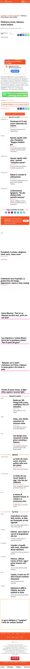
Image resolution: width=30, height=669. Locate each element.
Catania (13, 633)
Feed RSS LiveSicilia (23, 662)
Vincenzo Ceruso (18, 503)
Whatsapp (8, 667)
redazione (12, 34)
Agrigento (17, 16)
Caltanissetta (23, 633)
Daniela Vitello (17, 444)
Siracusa (17, 637)
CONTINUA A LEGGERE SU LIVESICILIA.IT (15, 114)
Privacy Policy (6, 662)
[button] (2, 627)
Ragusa (12, 637)
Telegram (16, 667)
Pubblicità (16, 662)
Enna (28, 633)
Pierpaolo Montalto (19, 484)
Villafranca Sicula (10, 100)
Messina (8, 637)
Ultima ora (25, 667)
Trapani (21, 637)
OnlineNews (5, 256)
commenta (17, 104)
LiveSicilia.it (4, 16)
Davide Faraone (18, 467)
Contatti (11, 662)
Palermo (8, 633)
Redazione (13, 127)
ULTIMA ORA (3, 633)
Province (10, 16)
